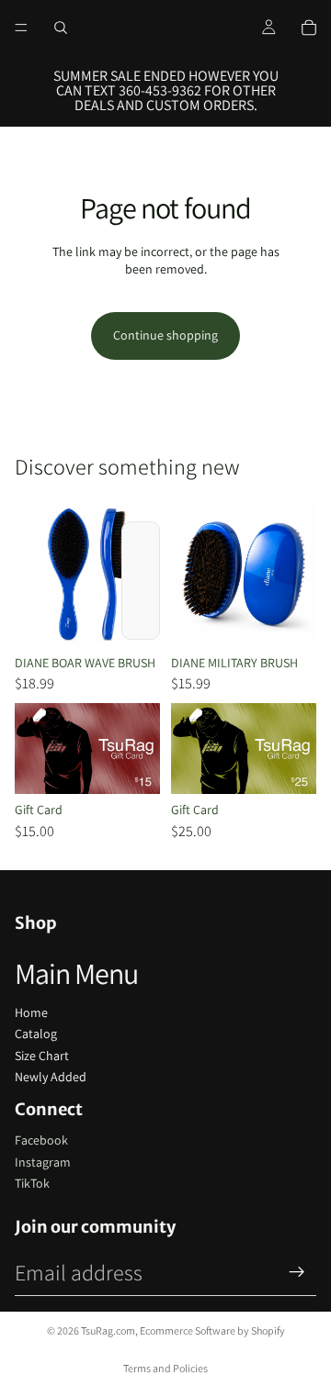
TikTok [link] (32, 1183)
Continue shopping (165, 335)
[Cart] (309, 27)
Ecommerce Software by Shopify (212, 1330)
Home (31, 1012)
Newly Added (50, 1076)
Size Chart (42, 1055)
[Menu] (21, 27)
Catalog (36, 1033)
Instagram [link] (43, 1162)
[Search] (60, 27)
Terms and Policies (165, 1368)
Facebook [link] (41, 1140)
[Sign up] (297, 1272)
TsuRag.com (108, 1330)
